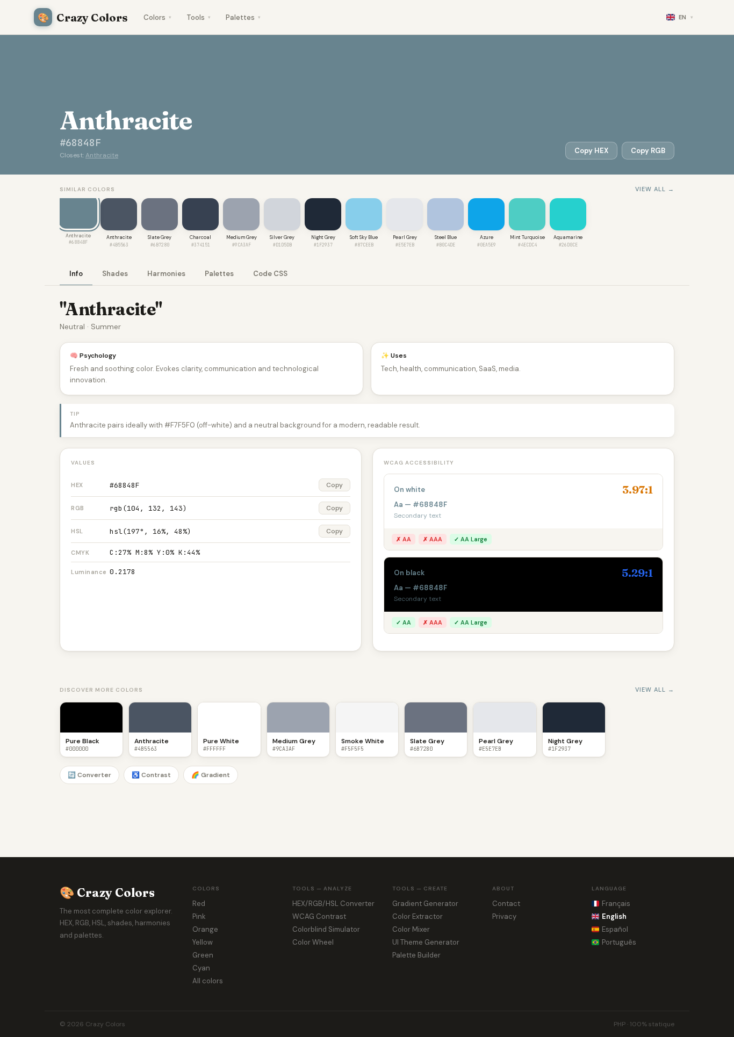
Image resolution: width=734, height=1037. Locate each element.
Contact (506, 903)
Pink (199, 916)
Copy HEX (591, 150)
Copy (334, 485)
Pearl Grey (405, 237)
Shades (115, 273)
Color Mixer (411, 929)
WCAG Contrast (319, 916)
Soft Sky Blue (364, 237)
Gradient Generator (425, 903)
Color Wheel (313, 942)
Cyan (201, 968)
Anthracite (101, 155)
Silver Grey (282, 237)
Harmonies (166, 273)
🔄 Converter (89, 775)
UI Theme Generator (425, 942)
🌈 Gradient (210, 775)
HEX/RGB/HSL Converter (333, 903)
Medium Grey (241, 237)
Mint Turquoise (527, 237)
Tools (198, 17)
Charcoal (200, 237)
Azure (486, 237)
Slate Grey (159, 237)
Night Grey (323, 237)
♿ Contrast (151, 775)
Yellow (202, 942)
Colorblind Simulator (326, 929)
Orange (205, 929)
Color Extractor (417, 916)
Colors (157, 17)
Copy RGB (648, 150)
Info (76, 273)
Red (198, 903)
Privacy (504, 916)
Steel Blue (446, 237)
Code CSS (270, 273)
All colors (207, 980)
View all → (654, 189)
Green (202, 955)
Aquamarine (567, 237)
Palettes (243, 17)
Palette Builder (416, 955)
